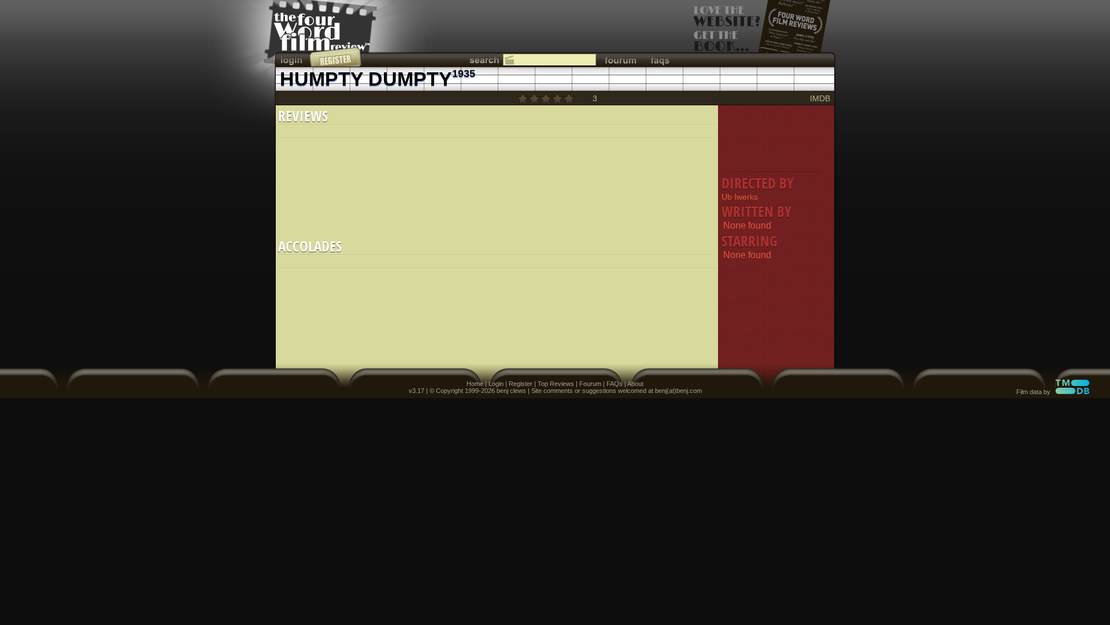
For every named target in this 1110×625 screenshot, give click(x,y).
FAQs (614, 383)
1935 (463, 73)
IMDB (820, 98)
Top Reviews (556, 383)
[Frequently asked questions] (660, 60)
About (635, 383)
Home (475, 383)
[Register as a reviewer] (336, 57)
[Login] (292, 60)
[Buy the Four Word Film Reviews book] (762, 35)
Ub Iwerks (740, 196)
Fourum (590, 383)
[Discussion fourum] (620, 60)
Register (520, 383)
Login (496, 383)
